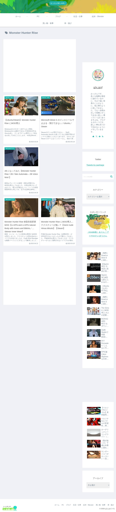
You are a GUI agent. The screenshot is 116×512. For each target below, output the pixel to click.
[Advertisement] (39, 65)
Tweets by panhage (95, 165)
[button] (111, 176)
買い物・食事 (100, 505)
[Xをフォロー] (96, 136)
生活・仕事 (77, 505)
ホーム (57, 505)
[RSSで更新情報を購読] (102, 136)
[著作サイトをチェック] (93, 136)
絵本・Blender (88, 505)
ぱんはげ (98, 87)
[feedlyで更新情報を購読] (99, 136)
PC (63, 505)
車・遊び (111, 505)
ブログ (68, 505)
